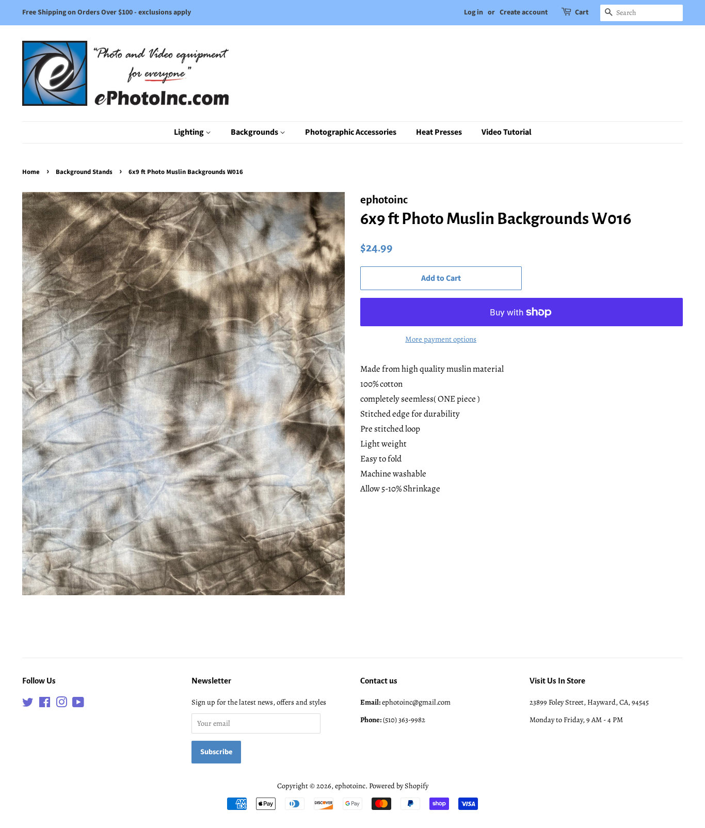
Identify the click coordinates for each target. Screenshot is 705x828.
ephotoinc (350, 786)
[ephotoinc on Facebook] (45, 704)
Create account (524, 12)
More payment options (440, 339)
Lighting (189, 132)
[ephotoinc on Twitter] (28, 704)
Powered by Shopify (398, 786)
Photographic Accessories (350, 132)
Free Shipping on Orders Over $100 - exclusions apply (106, 12)
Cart (581, 12)
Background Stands (84, 172)
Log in (473, 12)
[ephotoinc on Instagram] (61, 704)
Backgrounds (255, 132)
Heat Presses (439, 132)
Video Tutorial (507, 132)
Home (31, 172)
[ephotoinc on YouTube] (78, 704)
